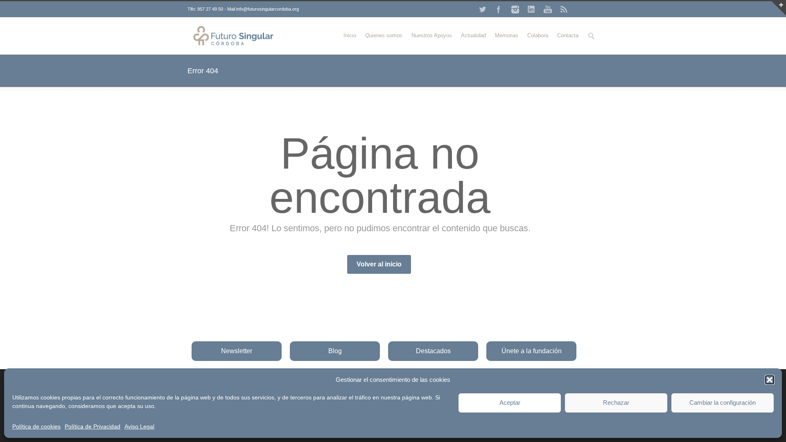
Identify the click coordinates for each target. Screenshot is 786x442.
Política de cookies (36, 426)
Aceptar (509, 402)
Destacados (433, 350)
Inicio (349, 35)
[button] (770, 380)
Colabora (537, 35)
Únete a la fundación (531, 350)
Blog (335, 350)
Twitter (482, 9)
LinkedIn (531, 9)
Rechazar (616, 402)
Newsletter (236, 350)
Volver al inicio (379, 264)
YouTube (548, 9)
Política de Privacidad (92, 426)
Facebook (498, 9)
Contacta (567, 35)
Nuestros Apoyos (431, 35)
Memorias (506, 35)
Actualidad (473, 35)
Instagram (515, 9)
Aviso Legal (139, 426)
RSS (564, 9)
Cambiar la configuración (722, 402)
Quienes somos (383, 35)
